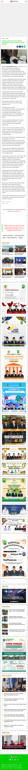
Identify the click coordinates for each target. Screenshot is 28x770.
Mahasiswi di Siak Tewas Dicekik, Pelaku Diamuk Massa (15, 705)
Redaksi (9, 765)
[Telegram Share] (22, 47)
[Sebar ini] (17, 47)
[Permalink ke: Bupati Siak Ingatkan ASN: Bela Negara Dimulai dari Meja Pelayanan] (20, 248)
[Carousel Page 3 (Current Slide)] (14, 601)
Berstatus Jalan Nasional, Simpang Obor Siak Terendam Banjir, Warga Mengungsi (7, 254)
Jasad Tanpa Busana (19, 235)
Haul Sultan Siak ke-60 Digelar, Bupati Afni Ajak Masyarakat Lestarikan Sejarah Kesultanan (13, 598)
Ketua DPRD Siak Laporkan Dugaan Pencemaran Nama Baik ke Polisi (15, 721)
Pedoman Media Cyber (10, 766)
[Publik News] (14, 1)
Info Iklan (3, 766)
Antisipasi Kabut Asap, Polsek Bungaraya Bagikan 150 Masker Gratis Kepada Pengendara (17, 617)
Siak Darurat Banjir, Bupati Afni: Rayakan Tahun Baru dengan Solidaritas (6, 265)
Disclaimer (19, 766)
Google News (16, 211)
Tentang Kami (4, 765)
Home (20, 764)
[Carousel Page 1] (10, 601)
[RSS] (18, 760)
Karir (20, 765)
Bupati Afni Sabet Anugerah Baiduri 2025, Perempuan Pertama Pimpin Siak (20, 265)
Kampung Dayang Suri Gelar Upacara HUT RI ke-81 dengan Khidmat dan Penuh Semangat (17, 630)
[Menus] (2, 1)
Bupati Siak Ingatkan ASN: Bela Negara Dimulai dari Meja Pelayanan (19, 254)
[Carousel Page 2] (12, 601)
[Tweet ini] (20, 47)
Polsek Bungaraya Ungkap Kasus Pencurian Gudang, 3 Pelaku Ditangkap (14, 699)
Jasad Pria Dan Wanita (8, 235)
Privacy (10, 768)
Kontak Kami (15, 765)
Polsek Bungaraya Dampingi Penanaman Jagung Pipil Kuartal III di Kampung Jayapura (17, 624)
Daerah (3, 47)
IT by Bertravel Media (18, 768)
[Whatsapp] (25, 47)
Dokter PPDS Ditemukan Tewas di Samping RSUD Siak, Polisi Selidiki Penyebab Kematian (14, 715)
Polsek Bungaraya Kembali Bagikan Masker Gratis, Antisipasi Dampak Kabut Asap (17, 610)
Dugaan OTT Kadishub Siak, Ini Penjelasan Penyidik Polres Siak (14, 726)
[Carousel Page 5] (17, 601)
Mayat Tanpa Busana (12, 237)
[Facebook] (10, 760)
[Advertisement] (14, 20)
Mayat (4, 237)
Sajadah (20, 237)
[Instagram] (15, 760)
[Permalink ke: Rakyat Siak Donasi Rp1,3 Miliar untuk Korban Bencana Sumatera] (8, 271)
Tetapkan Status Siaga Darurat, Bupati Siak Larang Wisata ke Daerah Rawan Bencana (20, 277)
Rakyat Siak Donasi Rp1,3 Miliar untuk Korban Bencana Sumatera (7, 277)
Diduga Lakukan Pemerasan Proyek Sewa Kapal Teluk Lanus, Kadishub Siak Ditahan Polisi (14, 710)
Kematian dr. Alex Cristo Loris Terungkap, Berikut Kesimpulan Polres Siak (13, 694)
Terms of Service (4, 768)
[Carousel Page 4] (15, 601)
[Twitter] (13, 760)
